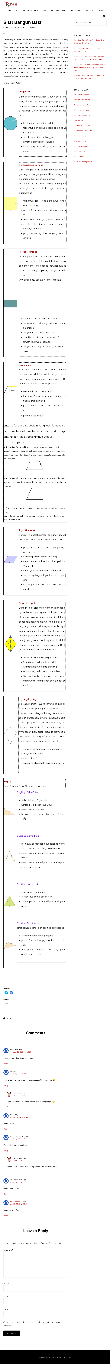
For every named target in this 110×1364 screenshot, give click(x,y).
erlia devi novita (16, 1201)
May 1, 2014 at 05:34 (22, 1095)
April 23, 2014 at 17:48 (19, 1117)
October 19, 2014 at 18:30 (20, 1052)
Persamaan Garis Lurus (83, 131)
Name (6, 1283)
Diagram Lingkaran (81, 94)
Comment (8, 1250)
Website (7, 1309)
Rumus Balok (79, 156)
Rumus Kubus (79, 151)
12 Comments (30, 27)
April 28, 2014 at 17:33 (19, 1074)
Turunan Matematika (82, 125)
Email (6, 1296)
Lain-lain (9, 1018)
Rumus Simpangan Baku (83, 162)
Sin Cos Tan (78, 120)
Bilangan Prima (80, 141)
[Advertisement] (42, 300)
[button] (104, 16)
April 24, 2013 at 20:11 (23, 1160)
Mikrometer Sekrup (81, 110)
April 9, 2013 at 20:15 (18, 1182)
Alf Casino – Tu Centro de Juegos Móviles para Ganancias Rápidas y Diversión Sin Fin (90, 67)
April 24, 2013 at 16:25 (19, 1139)
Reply (5, 1064)
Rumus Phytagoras (81, 146)
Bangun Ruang (80, 136)
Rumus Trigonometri (82, 115)
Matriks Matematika (82, 100)
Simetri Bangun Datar (82, 105)
